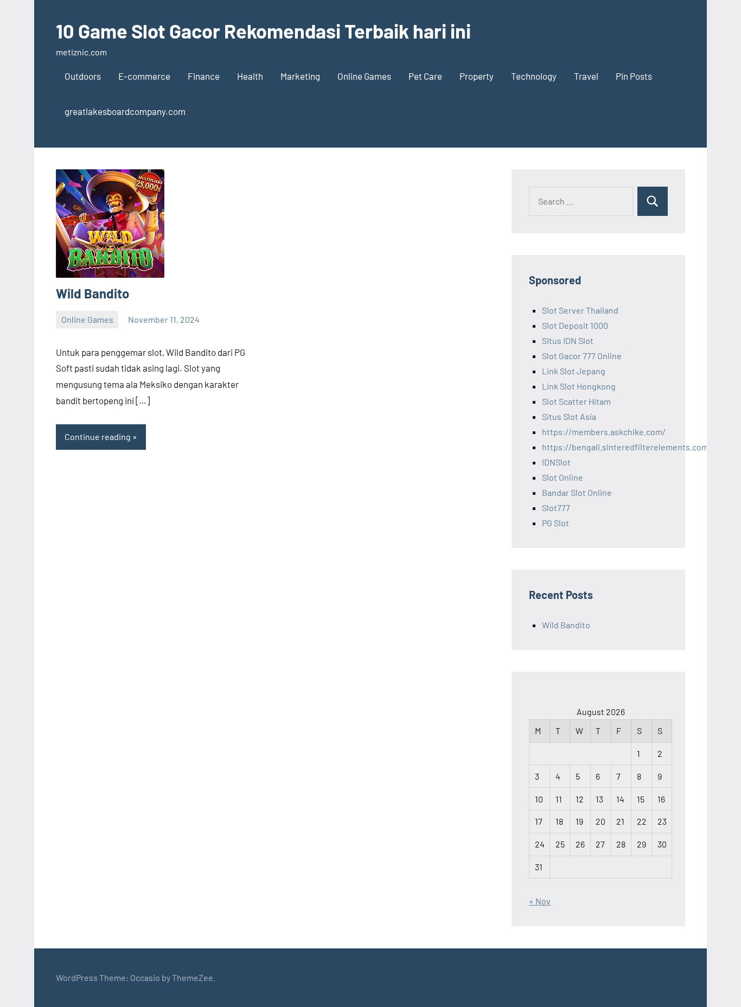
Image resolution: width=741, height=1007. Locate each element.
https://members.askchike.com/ (604, 431)
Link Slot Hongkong (579, 386)
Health (250, 76)
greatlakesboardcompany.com (125, 111)
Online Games (364, 76)
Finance (204, 76)
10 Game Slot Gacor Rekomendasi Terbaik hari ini (263, 30)
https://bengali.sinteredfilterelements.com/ (627, 447)
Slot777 (556, 507)
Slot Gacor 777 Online (582, 355)
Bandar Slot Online (577, 492)
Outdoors (83, 76)
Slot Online (562, 477)
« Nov (540, 901)
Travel (586, 76)
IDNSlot (556, 462)
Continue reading (98, 436)
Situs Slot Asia (569, 416)
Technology (534, 76)
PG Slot (555, 523)
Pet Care (425, 76)
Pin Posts (634, 76)
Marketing (300, 76)
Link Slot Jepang (573, 371)
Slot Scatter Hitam (576, 401)
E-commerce (144, 76)
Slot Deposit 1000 (575, 325)
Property (476, 76)
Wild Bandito (92, 293)
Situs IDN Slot (567, 340)
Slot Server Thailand (580, 310)
